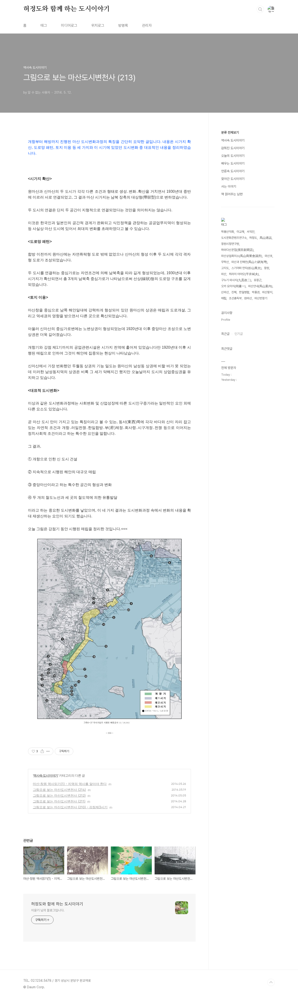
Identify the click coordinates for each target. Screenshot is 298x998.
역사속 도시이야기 (45, 775)
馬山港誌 (266, 237)
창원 (266, 268)
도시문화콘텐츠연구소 (234, 237)
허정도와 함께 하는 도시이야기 (66, 9)
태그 (44, 25)
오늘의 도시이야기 (232, 156)
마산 (223, 274)
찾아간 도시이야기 (232, 179)
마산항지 (267, 292)
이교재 (240, 231)
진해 (234, 292)
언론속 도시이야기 (232, 171)
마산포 (268, 256)
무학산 (225, 262)
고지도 (225, 268)
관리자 (147, 25)
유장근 (257, 280)
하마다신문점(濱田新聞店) (237, 250)
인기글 (238, 334)
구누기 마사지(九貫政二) (236, 280)
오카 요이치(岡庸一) (233, 286)
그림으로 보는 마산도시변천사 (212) (59, 795)
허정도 (253, 237)
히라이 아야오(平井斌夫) (244, 274)
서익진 (250, 231)
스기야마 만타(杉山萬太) (246, 268)
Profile (225, 319)
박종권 (256, 292)
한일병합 (244, 292)
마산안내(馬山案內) (260, 286)
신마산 (225, 292)
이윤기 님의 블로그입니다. (47, 910)
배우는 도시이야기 (232, 163)
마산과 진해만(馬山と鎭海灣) (249, 262)
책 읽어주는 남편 (232, 194)
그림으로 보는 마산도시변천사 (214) (59, 790)
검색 (260, 9)
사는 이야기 (228, 186)
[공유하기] (42, 751)
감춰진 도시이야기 (232, 148)
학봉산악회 (227, 231)
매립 (223, 298)
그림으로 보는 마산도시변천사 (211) (59, 801)
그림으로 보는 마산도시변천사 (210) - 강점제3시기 (70, 807)
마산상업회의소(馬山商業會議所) (241, 256)
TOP (271, 982)
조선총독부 (235, 298)
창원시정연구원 (230, 244)
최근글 (225, 334)
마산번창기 (260, 298)
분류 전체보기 (230, 132)
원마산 (248, 298)
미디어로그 (69, 25)
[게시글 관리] (48, 751)
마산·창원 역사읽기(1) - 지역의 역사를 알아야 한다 (70, 784)
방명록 (123, 25)
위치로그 (97, 25)
